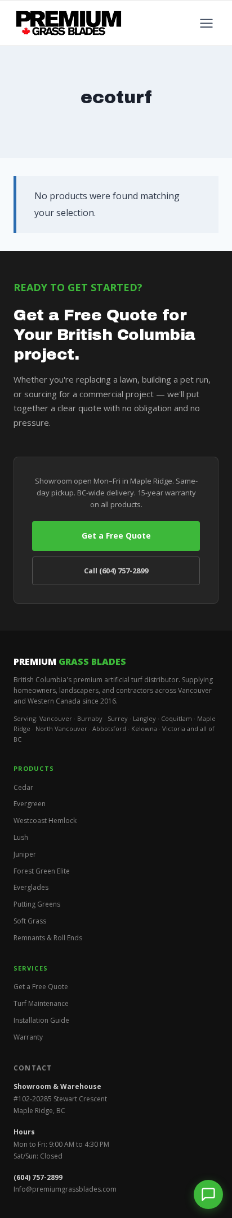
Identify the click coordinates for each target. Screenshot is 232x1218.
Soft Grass (30, 921)
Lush (21, 837)
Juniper (25, 854)
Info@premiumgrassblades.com (65, 1189)
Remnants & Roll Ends (48, 938)
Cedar (23, 787)
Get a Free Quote (116, 535)
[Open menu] (206, 23)
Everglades (31, 887)
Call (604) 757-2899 (116, 571)
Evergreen (30, 803)
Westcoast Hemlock (45, 820)
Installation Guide (41, 1020)
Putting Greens (37, 904)
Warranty (28, 1037)
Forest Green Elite (42, 871)
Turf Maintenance (41, 1003)
